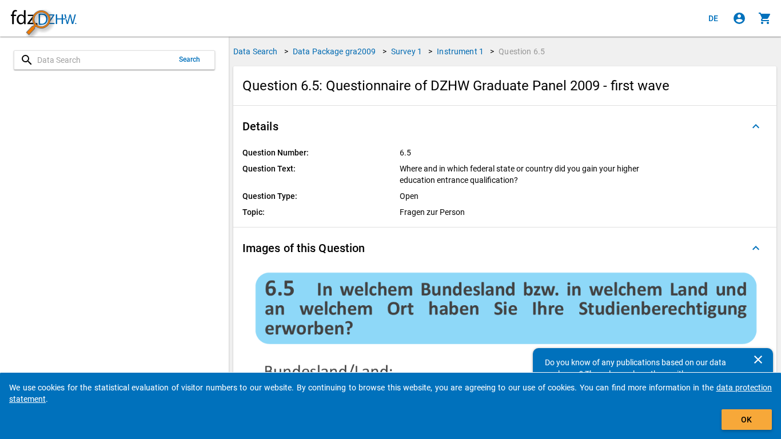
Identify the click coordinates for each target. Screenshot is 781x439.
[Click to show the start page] (43, 18)
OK (746, 419)
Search (190, 59)
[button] (504, 126)
